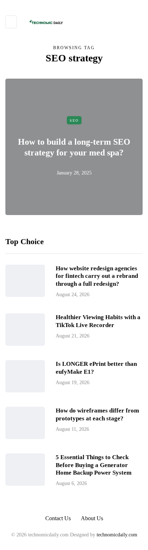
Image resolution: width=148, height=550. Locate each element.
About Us (92, 518)
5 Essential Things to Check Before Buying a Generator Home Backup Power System (93, 465)
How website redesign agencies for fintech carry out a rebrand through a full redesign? (97, 276)
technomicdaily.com (117, 534)
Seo (74, 120)
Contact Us (58, 518)
